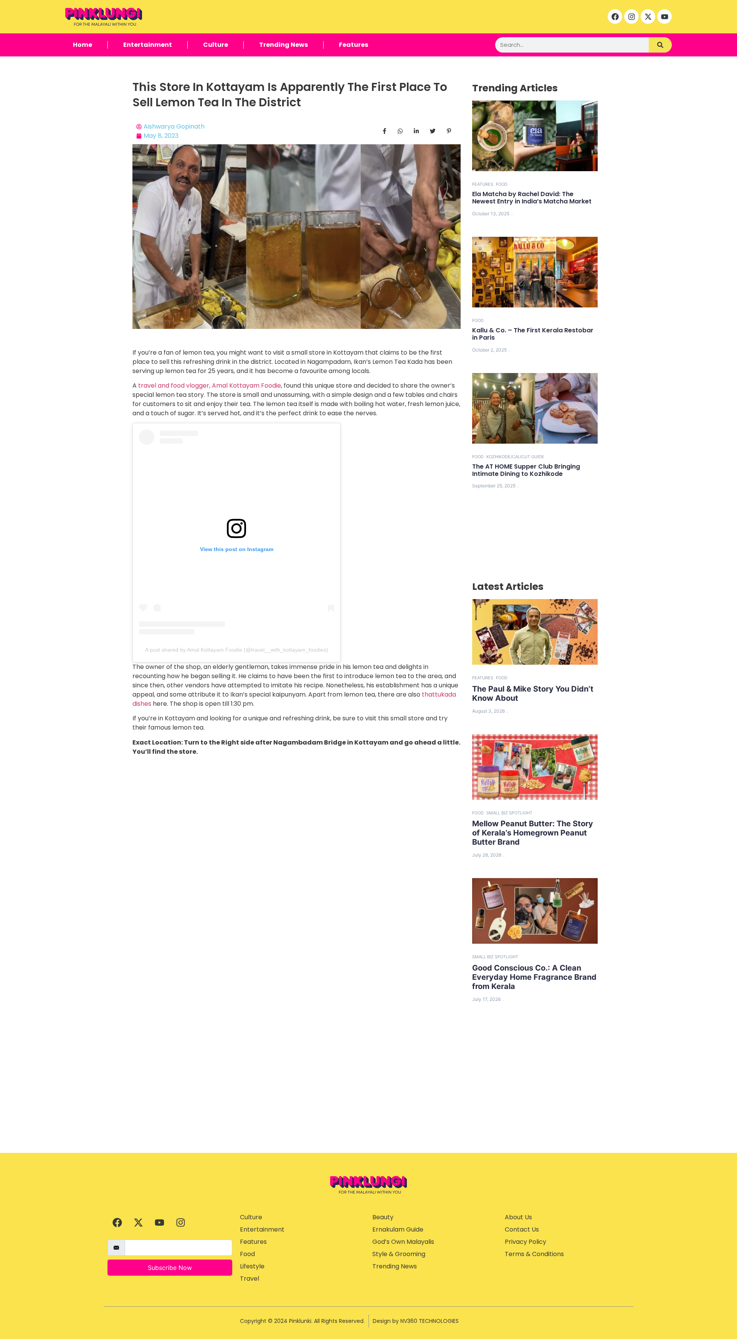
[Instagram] (631, 16)
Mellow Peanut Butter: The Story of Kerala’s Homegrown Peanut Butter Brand (532, 833)
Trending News (283, 44)
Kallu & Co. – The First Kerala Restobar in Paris (532, 334)
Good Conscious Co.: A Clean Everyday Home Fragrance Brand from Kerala (534, 977)
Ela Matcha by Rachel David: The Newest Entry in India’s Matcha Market (532, 198)
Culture (215, 44)
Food (501, 184)
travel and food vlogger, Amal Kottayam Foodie (209, 385)
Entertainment (147, 44)
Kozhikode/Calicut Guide (515, 456)
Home (82, 44)
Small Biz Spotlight (509, 813)
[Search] (660, 45)
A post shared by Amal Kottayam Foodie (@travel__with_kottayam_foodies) (236, 650)
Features (353, 44)
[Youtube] (664, 16)
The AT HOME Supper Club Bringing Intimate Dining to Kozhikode (526, 470)
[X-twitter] (648, 16)
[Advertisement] (368, 1095)
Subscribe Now (170, 1267)
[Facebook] (615, 16)
